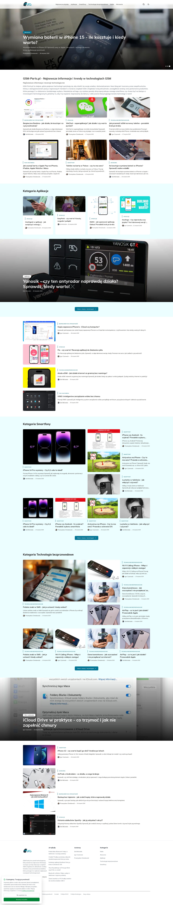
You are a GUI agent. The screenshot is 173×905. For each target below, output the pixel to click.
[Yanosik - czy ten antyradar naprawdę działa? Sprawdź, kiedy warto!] (86, 270)
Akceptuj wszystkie (21, 899)
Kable (112, 4)
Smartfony (82, 4)
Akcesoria (119, 4)
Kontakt (57, 894)
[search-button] (144, 4)
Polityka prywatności (47, 894)
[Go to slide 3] (169, 66)
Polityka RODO (64, 894)
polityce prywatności (28, 890)
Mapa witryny (86, 894)
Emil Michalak (27, 291)
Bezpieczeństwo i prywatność (33, 120)
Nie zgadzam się (22, 895)
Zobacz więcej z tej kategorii (85, 309)
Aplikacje (74, 4)
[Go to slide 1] (166, 66)
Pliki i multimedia (29, 162)
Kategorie (104, 848)
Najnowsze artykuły (62, 4)
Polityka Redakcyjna (76, 894)
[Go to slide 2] (167, 66)
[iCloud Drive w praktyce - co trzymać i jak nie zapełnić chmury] (86, 709)
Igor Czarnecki (27, 730)
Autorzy (77, 848)
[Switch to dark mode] (148, 4)
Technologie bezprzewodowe (98, 4)
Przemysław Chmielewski (30, 53)
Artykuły (52, 848)
